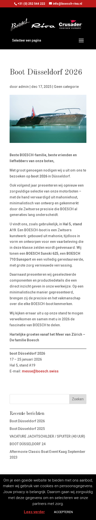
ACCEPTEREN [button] (63, 512)
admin (23, 87)
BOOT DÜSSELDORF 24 (28, 444)
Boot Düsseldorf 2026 (27, 421)
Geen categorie (66, 87)
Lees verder (34, 512)
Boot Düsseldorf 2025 (27, 429)
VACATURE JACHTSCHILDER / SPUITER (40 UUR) (47, 436)
